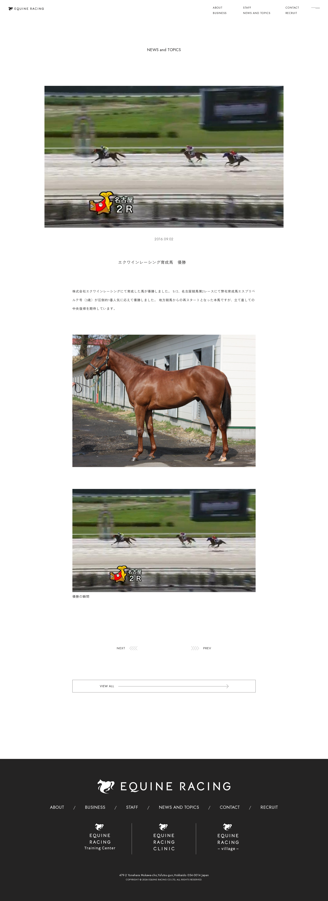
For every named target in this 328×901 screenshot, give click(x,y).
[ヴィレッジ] (228, 837)
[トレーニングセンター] (99, 836)
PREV (207, 648)
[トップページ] (26, 9)
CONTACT (292, 8)
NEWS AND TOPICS (256, 13)
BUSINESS (220, 13)
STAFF (247, 8)
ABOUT (217, 8)
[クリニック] (164, 836)
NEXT (121, 648)
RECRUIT (291, 13)
